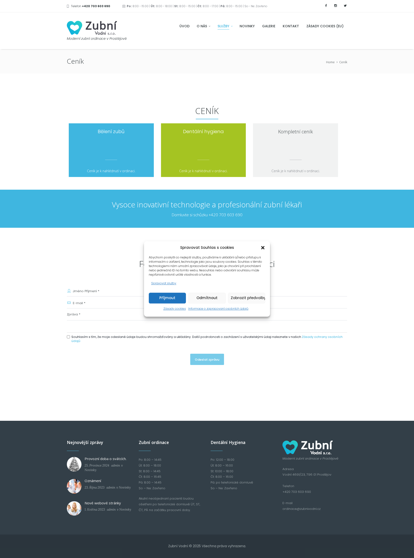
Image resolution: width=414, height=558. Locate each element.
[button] (262, 247)
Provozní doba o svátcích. (105, 458)
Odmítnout (207, 297)
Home (330, 62)
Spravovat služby (163, 283)
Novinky (91, 470)
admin (115, 465)
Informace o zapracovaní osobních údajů (218, 309)
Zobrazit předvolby (248, 297)
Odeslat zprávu (207, 359)
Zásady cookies (174, 309)
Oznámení (93, 480)
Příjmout (167, 297)
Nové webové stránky (103, 503)
